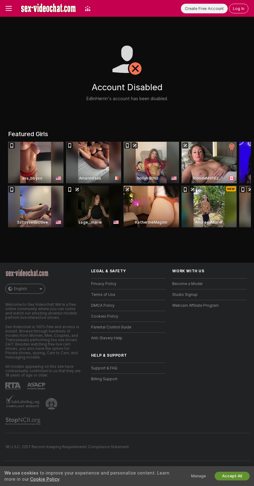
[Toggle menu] (8, 8)
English (20, 289)
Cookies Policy (104, 316)
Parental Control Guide (111, 327)
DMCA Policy (103, 305)
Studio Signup (185, 294)
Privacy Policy (103, 284)
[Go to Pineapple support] (52, 404)
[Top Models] (87, 8)
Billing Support (104, 379)
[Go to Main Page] (48, 8)
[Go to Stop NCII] (23, 421)
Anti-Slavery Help (106, 338)
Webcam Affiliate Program (195, 305)
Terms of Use (103, 294)
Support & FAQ (104, 368)
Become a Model (187, 284)
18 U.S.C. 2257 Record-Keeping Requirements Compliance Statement (67, 447)
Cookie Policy (44, 479)
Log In (238, 8)
